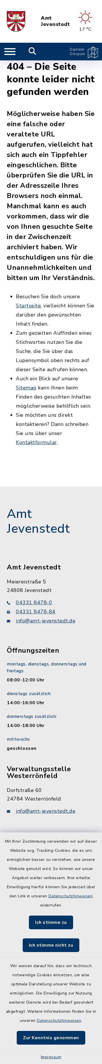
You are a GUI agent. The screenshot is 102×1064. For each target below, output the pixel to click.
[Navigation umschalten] (10, 51)
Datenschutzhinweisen (70, 896)
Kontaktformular (36, 442)
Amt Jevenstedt (55, 21)
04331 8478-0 (34, 602)
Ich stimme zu (51, 922)
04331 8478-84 (36, 611)
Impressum (51, 1057)
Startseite (28, 305)
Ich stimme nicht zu (51, 945)
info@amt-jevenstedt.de (45, 620)
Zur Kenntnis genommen (51, 1038)
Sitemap (26, 387)
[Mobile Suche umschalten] (32, 51)
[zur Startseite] (16, 21)
